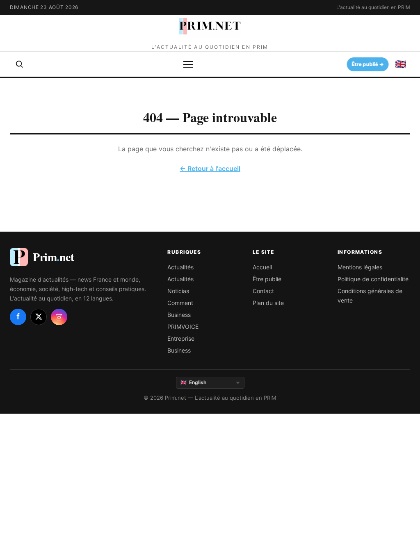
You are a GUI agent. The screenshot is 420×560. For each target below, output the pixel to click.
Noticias (178, 290)
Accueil (262, 267)
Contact (263, 290)
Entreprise (180, 338)
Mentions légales (360, 267)
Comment (180, 302)
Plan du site (268, 302)
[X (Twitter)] (38, 317)
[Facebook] (18, 317)
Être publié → (368, 64)
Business (179, 314)
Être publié (267, 278)
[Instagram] (59, 317)
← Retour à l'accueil (210, 168)
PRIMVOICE (183, 326)
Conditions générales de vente (370, 295)
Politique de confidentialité (373, 278)
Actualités (180, 267)
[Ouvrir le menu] (188, 64)
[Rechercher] (20, 64)
